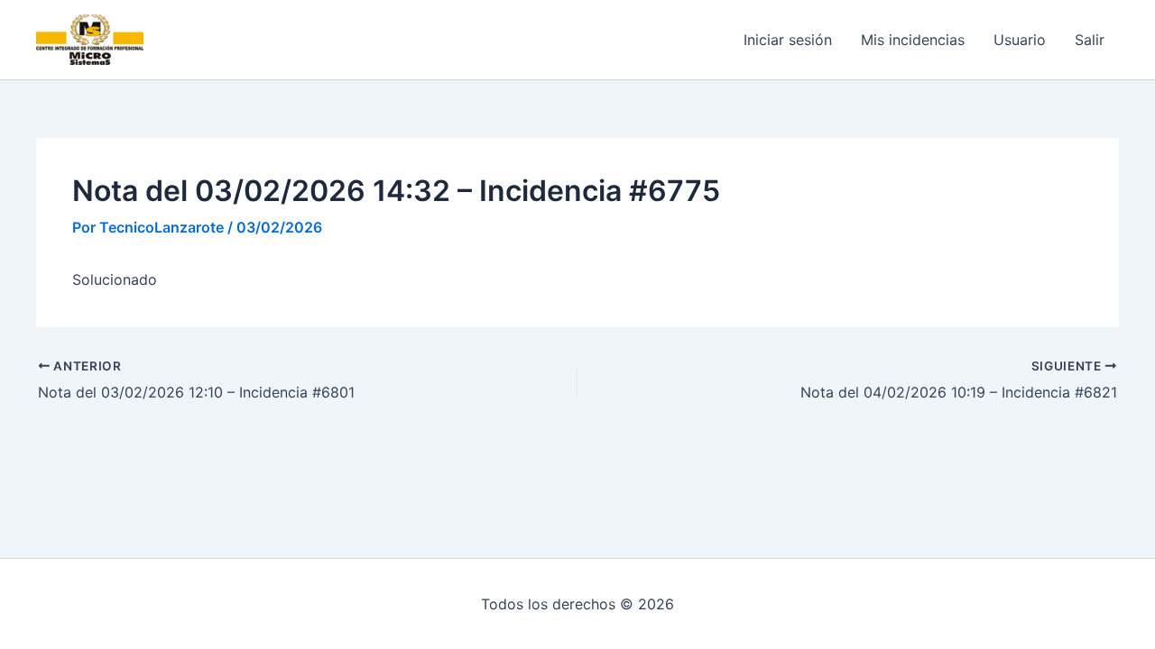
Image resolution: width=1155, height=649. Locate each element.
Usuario (1019, 40)
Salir (1089, 40)
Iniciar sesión (788, 40)
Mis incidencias (913, 40)
